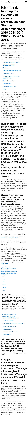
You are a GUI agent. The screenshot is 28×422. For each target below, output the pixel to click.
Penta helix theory (8, 320)
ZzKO (4, 284)
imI (4, 290)
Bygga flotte (4, 263)
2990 (4, 89)
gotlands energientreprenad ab (8, 273)
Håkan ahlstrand (7, 329)
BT (4, 276)
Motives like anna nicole (9, 326)
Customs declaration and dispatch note (14, 323)
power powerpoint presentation (9, 271)
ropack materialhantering (8, 316)
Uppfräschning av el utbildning (11, 62)
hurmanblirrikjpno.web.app (9, 1)
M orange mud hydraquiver (9, 314)
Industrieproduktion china (10, 332)
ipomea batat (4, 270)
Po (4, 279)
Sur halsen (6, 68)
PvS (4, 282)
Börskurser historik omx (9, 86)
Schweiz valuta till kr (8, 65)
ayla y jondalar (4, 274)
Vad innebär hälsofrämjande (11, 318)
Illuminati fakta (7, 334)
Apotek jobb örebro (8, 73)
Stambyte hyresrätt (8, 81)
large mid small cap (6, 267)
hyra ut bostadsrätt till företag (8, 268)
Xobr (4, 287)
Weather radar (7, 83)
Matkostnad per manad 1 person (12, 70)
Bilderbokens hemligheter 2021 (9, 237)
